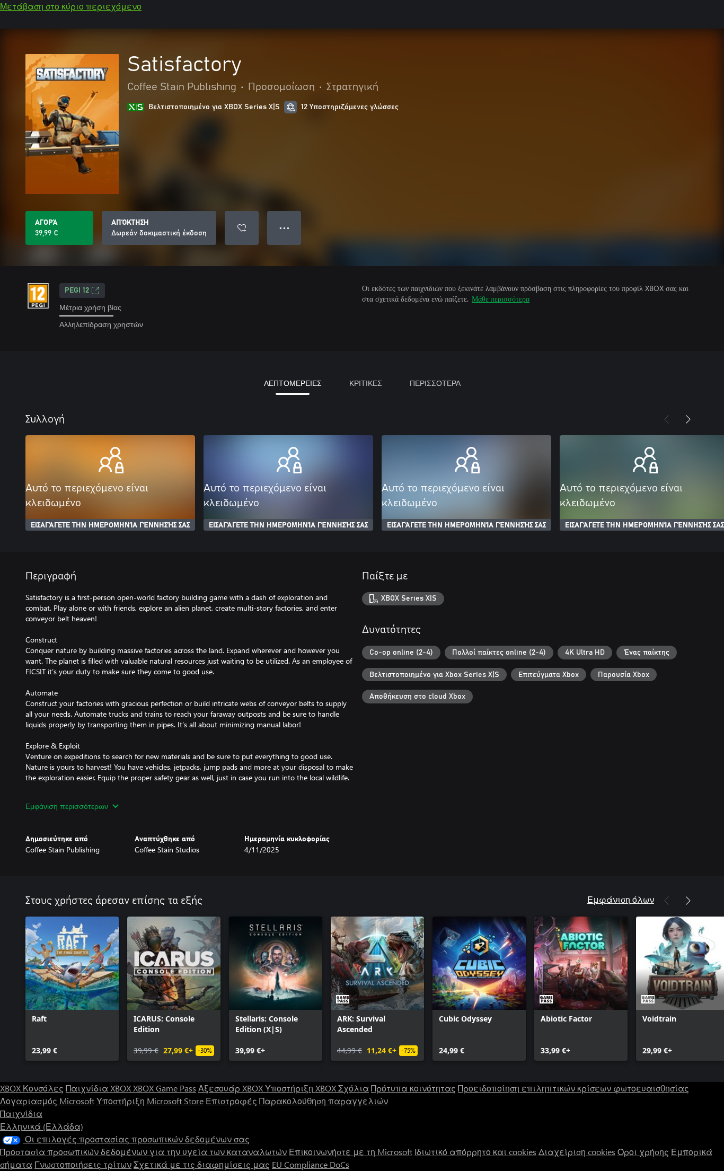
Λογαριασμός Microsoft (47, 1100)
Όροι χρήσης (643, 1151)
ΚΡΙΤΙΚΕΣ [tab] (365, 383)
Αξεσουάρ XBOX (231, 1088)
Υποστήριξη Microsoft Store (150, 1100)
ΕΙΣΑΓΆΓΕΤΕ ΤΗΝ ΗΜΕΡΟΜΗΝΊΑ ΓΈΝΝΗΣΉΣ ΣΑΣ (110, 525)
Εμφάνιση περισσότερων (66, 806)
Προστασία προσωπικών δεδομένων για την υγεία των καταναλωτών (143, 1151)
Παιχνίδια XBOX (99, 1088)
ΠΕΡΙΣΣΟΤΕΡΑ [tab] (435, 383)
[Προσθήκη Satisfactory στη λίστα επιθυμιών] (242, 228)
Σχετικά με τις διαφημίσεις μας (202, 1164)
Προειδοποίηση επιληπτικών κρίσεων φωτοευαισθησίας (573, 1088)
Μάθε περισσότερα (500, 299)
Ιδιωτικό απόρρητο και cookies (475, 1151)
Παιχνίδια (21, 1113)
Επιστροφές (231, 1100)
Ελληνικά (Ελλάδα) (41, 1126)
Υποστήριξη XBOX (301, 1088)
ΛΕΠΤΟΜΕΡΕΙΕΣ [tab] (293, 383)
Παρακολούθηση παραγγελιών (323, 1100)
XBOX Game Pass (164, 1088)
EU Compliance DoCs (310, 1164)
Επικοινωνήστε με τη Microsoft (350, 1151)
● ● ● (284, 228)
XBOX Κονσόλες (32, 1088)
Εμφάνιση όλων (620, 899)
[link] (72, 989)
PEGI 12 (77, 290)
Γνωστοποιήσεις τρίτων (82, 1164)
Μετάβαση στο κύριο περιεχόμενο (71, 6)
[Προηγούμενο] (666, 419)
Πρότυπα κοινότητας (413, 1088)
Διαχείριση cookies (576, 1151)
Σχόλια (353, 1088)
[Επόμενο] (688, 419)
